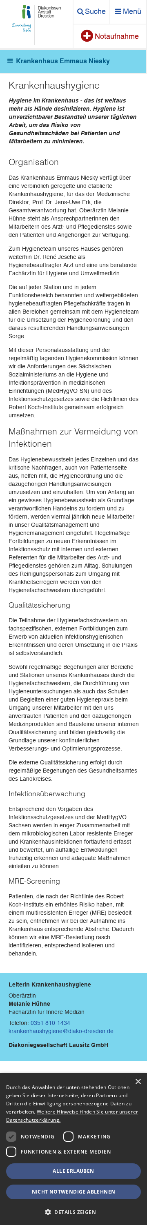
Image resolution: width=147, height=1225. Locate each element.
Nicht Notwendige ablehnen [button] (74, 1191)
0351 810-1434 (50, 1023)
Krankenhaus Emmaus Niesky (63, 61)
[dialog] (73, 1149)
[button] (73, 1212)
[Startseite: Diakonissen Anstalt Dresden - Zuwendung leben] (36, 25)
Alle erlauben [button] (73, 1170)
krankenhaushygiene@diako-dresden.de (61, 1031)
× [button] (138, 1082)
